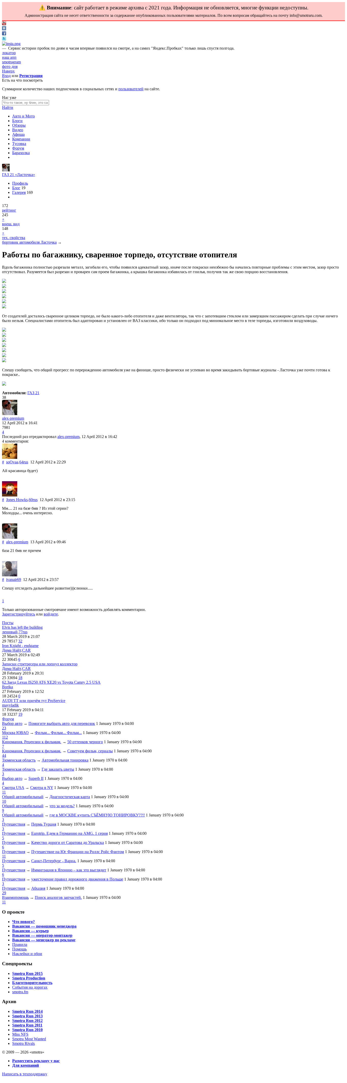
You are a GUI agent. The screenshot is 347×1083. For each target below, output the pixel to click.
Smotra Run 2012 (27, 1020)
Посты (7, 623)
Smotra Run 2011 (27, 1025)
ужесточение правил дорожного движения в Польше (77, 879)
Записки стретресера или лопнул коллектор (39, 664)
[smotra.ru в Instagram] (11, 43)
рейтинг (9, 210)
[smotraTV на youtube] (4, 24)
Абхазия (38, 888)
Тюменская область (19, 760)
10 (4, 801)
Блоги (17, 121)
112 (5, 737)
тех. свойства (13, 238)
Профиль (20, 183)
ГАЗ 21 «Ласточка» (18, 174)
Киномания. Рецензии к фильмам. (31, 742)
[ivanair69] (9, 575)
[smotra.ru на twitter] (4, 39)
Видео (17, 130)
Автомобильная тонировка (65, 760)
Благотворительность (32, 982)
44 (4, 755)
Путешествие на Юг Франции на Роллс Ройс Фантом (77, 852)
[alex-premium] (6, 170)
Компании (21, 139)
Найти (7, 107)
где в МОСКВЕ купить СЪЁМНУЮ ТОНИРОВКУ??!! (97, 815)
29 (4, 893)
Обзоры (19, 125)
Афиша (18, 134)
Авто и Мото (23, 116)
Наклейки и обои (27, 954)
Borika (7, 687)
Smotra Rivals (23, 1043)
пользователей (131, 89)
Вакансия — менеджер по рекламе (43, 940)
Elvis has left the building (22, 627)
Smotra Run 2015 (27, 973)
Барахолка (21, 153)
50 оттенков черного (85, 742)
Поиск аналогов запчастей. (58, 897)
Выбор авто (12, 723)
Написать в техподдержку (24, 1074)
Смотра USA (13, 787)
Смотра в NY (41, 787)
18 (20, 678)
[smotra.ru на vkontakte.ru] (4, 29)
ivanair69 (13, 579)
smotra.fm (20, 992)
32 (20, 641)
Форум (18, 148)
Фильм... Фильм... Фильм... (58, 732)
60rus (33, 499)
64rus (23, 462)
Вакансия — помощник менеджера (44, 926)
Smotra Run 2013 (27, 1016)
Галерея (19, 192)
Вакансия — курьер (30, 931)
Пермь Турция (43, 824)
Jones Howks (17, 499)
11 (4, 792)
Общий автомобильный (22, 797)
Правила (19, 944)
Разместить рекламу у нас (36, 1061)
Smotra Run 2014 (27, 1011)
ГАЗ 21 (33, 393)
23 (4, 728)
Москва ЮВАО (15, 732)
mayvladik (10, 705)
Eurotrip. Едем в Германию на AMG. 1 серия (69, 833)
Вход (6, 76)
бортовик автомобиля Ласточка (29, 242)
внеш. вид (11, 224)
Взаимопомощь (15, 897)
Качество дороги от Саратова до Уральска (67, 842)
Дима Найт (11, 650)
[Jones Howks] (9, 495)
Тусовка (19, 143)
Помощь (19, 949)
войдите (51, 614)
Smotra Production (28, 978)
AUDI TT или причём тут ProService (33, 700)
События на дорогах (30, 987)
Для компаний (25, 1065)
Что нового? (23, 921)
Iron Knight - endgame (20, 645)
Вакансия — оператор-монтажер (42, 935)
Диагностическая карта (70, 797)
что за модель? (62, 806)
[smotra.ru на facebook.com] (4, 34)
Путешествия (13, 824)
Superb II (35, 778)
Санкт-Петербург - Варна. (53, 861)
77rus (23, 632)
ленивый (10, 632)
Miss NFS (20, 1034)
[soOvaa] (9, 457)
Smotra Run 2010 (27, 1030)
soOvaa (12, 462)
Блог (16, 188)
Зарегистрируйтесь (18, 614)
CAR (26, 650)
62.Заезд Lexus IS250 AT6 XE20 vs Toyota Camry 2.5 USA (51, 682)
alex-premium (13, 418)
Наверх (8, 71)
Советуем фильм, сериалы (90, 751)
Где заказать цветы (58, 769)
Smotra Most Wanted (29, 1039)
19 (20, 714)
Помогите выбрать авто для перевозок (61, 723)
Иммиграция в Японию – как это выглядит (68, 870)
